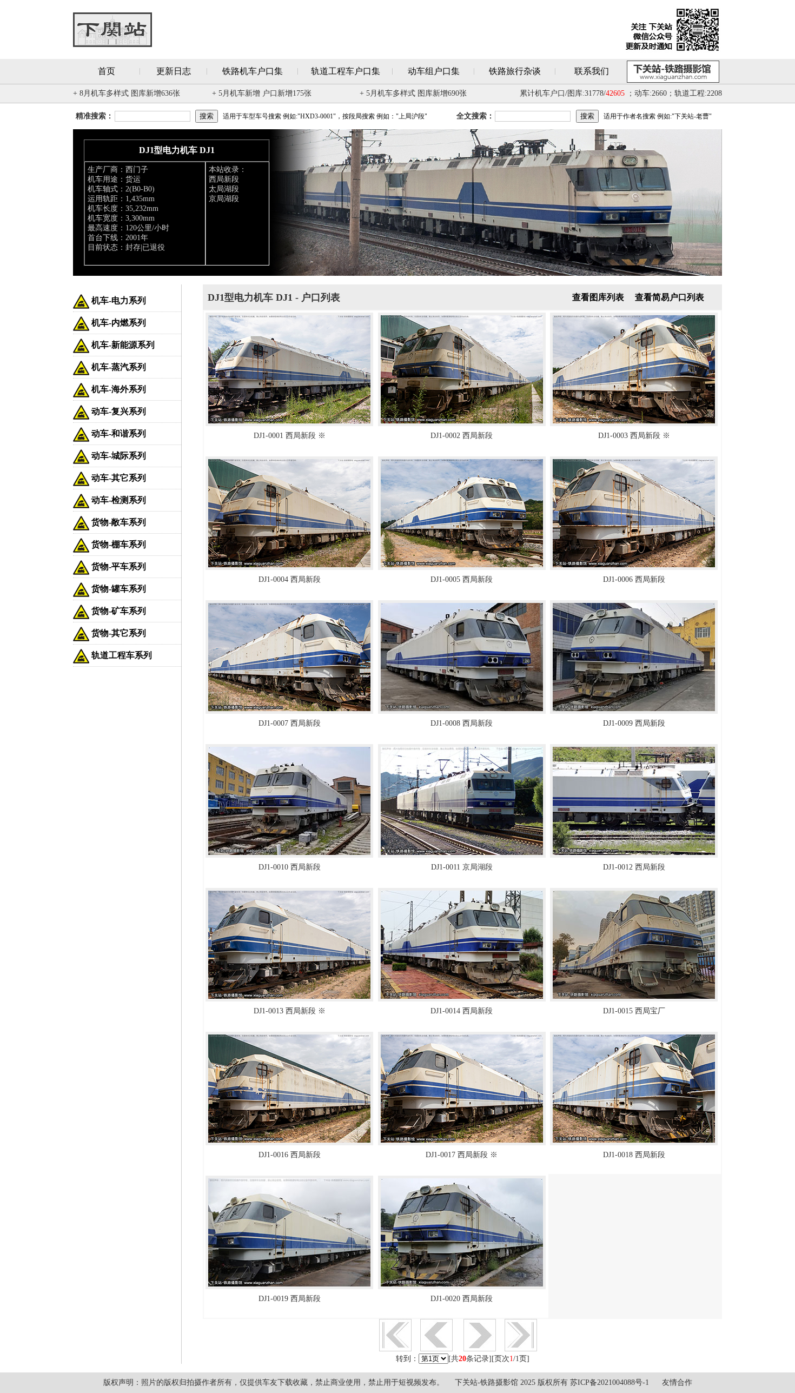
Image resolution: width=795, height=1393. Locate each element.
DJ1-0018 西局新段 (634, 1155)
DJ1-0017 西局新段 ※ (462, 1155)
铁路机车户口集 (252, 71)
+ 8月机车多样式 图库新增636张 (126, 93)
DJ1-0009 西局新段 (634, 723)
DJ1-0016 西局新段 (290, 1155)
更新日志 (173, 71)
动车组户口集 (434, 71)
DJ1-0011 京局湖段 (462, 867)
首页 (106, 71)
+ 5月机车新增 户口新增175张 (262, 93)
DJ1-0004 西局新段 (290, 579)
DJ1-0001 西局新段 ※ (290, 436)
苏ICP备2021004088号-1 (609, 1382)
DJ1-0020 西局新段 (461, 1299)
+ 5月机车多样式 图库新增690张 (413, 93)
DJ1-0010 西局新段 (290, 867)
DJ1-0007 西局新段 (290, 723)
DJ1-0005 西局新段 (461, 579)
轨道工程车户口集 (345, 71)
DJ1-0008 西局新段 (461, 723)
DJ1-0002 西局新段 (461, 436)
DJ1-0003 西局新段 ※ (634, 436)
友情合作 (677, 1382)
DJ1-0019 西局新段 (290, 1299)
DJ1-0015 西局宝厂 (634, 1011)
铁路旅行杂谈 (515, 71)
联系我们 (591, 71)
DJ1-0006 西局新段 (634, 579)
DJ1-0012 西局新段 (634, 867)
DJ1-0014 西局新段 (461, 1011)
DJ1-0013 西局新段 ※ (290, 1011)
